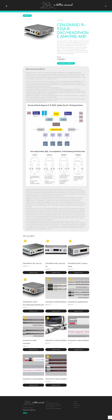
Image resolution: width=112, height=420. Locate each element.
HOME (75, 401)
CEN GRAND (60, 20)
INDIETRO (27, 15)
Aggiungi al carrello (33, 272)
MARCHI (75, 403)
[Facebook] (24, 413)
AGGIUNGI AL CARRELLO (66, 63)
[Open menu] (105, 6)
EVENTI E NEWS (77, 405)
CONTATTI (76, 407)
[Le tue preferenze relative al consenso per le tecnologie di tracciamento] (110, 418)
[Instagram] (26, 413)
